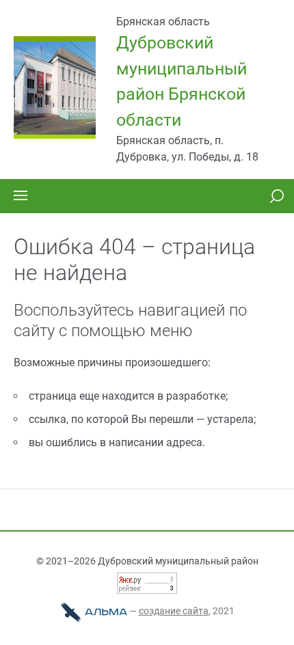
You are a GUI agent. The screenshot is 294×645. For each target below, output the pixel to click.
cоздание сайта (174, 610)
